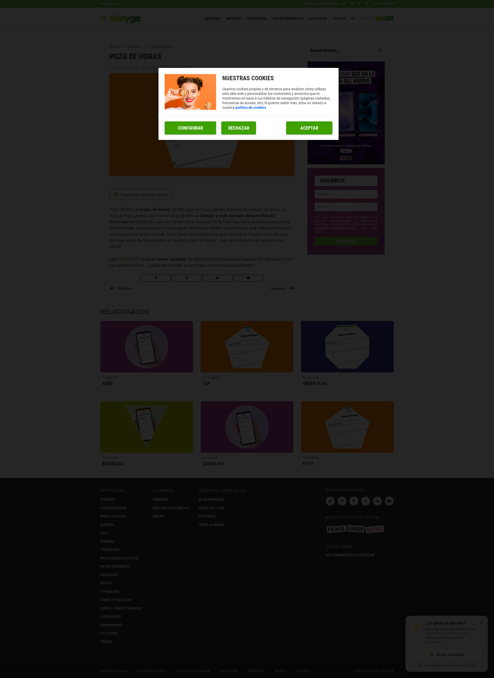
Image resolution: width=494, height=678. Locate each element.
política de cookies (250, 107)
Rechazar (238, 128)
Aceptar (309, 128)
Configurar (190, 128)
